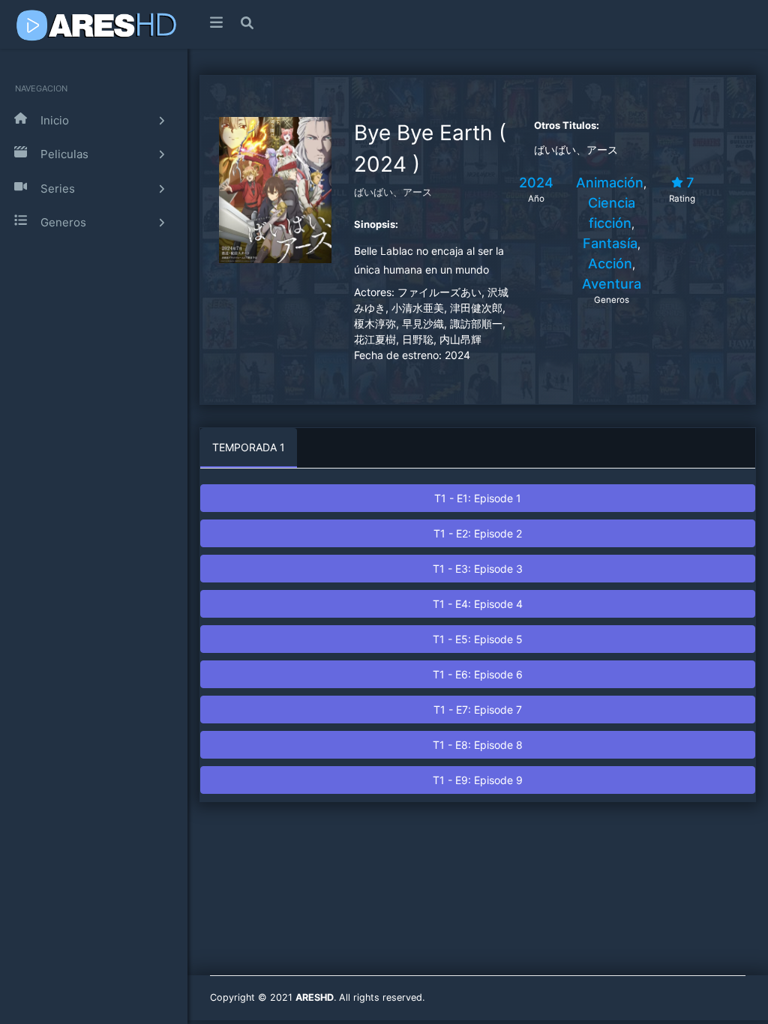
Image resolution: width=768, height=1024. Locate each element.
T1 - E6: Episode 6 (478, 674)
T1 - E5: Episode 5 (478, 639)
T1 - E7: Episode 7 (478, 709)
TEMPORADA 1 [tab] (248, 447)
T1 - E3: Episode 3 (478, 568)
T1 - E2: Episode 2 (478, 533)
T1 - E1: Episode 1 (477, 498)
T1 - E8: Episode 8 (478, 744)
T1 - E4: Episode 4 (478, 603)
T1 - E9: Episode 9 (478, 780)
